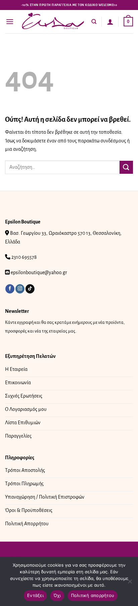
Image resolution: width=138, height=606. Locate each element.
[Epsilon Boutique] (52, 21)
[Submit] (126, 167)
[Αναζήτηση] (93, 21)
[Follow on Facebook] (9, 288)
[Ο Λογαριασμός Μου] (110, 21)
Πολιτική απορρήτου (93, 595)
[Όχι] (129, 583)
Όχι (57, 595)
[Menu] (10, 21)
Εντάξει (35, 595)
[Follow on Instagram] (19, 288)
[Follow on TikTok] (29, 288)
